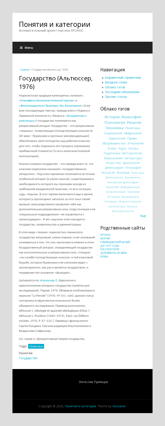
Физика (132, 206)
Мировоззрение (130, 201)
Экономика (114, 128)
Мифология (133, 133)
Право (132, 138)
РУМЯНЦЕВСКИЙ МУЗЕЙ (115, 242)
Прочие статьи (116, 97)
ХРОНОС (105, 235)
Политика (36, 346)
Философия (131, 117)
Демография (114, 167)
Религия (134, 122)
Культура (137, 173)
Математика (130, 197)
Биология (112, 187)
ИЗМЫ (104, 256)
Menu (29, 48)
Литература (133, 158)
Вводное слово (116, 82)
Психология (114, 122)
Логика (133, 148)
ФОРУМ (105, 238)
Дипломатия (114, 177)
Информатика (130, 187)
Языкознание (113, 158)
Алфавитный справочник (123, 77)
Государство (28, 358)
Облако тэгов (115, 87)
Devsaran (119, 406)
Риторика (110, 201)
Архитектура (116, 206)
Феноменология (123, 211)
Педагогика (112, 153)
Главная (24, 69)
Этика (111, 148)
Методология (132, 153)
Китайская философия (123, 182)
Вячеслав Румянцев (93, 382)
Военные (123, 172)
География (133, 167)
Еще (143, 216)
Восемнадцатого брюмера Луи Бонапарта (51, 105)
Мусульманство (114, 143)
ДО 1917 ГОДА (109, 246)
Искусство (113, 163)
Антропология (115, 192)
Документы (132, 177)
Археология (131, 163)
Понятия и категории (54, 24)
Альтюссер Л (48, 280)
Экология (108, 172)
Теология (133, 192)
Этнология (135, 143)
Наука (122, 148)
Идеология (117, 138)
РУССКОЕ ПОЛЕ (109, 249)
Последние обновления (122, 92)
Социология (113, 133)
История (112, 117)
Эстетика (113, 197)
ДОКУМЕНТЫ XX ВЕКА (113, 253)
